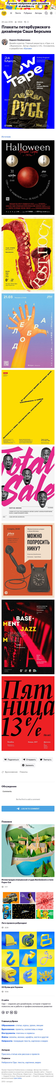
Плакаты (24, 772)
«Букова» (27, 49)
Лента (18, 13)
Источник (6, 137)
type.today (18, 1078)
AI (11, 13)
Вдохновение (11, 772)
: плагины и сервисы (18, 1033)
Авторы (38, 13)
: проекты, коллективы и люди (22, 1029)
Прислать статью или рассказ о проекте (20, 1054)
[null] (11, 759)
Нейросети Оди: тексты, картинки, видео (21, 1063)
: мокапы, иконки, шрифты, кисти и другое (25, 1037)
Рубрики (28, 13)
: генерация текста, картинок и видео (25, 1041)
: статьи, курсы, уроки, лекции (22, 1025)
